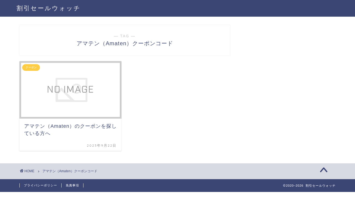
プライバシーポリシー (40, 185)
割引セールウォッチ (49, 8)
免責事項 (72, 185)
